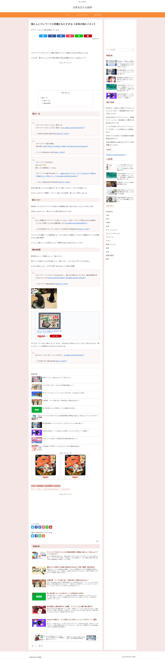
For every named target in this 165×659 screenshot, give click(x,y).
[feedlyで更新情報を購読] (39, 535)
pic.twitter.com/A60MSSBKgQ (75, 223)
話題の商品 (57, 485)
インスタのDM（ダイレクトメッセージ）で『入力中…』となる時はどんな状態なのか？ (120, 129)
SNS (34, 485)
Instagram (109, 211)
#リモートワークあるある (80, 173)
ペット (42, 489)
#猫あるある (64, 173)
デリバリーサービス (113, 233)
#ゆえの (51, 146)
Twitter (108, 222)
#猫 (64, 146)
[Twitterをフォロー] (32, 535)
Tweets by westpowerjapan (115, 155)
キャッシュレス (111, 230)
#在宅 (45, 146)
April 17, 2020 (64, 182)
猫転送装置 (47, 103)
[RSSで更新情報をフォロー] (43, 535)
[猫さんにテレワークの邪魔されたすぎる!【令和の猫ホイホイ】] (61, 35)
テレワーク (40, 485)
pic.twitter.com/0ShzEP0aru (73, 355)
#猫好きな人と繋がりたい (46, 176)
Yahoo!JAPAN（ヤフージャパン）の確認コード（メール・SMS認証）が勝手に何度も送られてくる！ (120, 120)
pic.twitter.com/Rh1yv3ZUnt (75, 278)
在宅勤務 (48, 489)
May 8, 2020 (59, 152)
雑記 (107, 259)
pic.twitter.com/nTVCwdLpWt (77, 146)
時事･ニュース (48, 485)
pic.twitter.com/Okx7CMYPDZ (73, 128)
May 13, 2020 (60, 361)
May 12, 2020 (83, 229)
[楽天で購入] (47, 336)
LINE (107, 215)
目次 (63, 93)
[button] (132, 50)
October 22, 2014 (61, 284)
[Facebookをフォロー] (36, 535)
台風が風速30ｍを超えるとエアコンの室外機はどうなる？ (120, 143)
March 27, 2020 (62, 134)
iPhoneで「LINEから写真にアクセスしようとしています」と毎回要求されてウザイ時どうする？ (120, 111)
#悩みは (58, 146)
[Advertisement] (65, 45)
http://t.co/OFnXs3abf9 (56, 278)
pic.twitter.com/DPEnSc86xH (66, 176)
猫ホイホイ (47, 100)
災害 (107, 248)
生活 (107, 252)
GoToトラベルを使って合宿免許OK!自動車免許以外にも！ (120, 137)
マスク (108, 241)
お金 (107, 226)
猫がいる (44, 98)
